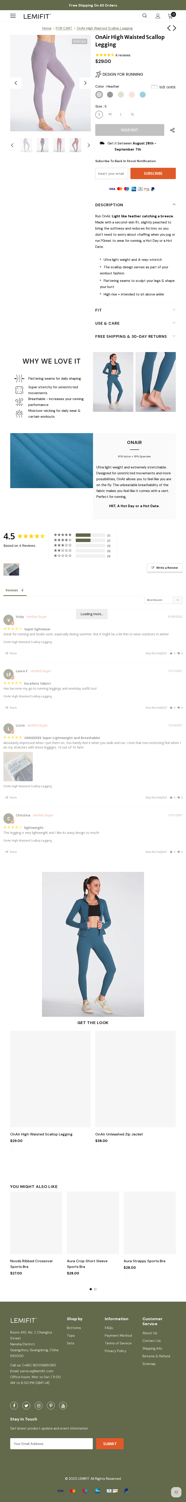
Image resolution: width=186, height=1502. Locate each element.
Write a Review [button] (167, 568)
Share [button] (13, 653)
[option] (50, 83)
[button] (172, 653)
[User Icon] (158, 16)
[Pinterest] (51, 1405)
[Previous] (16, 83)
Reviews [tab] (12, 590)
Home (46, 28)
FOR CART (64, 28)
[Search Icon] (144, 16)
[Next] (85, 83)
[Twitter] (26, 1405)
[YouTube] (63, 1405)
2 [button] (95, 1289)
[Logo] (37, 16)
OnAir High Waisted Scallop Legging (27, 642)
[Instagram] (38, 1405)
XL (133, 114)
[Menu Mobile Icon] (13, 16)
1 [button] (91, 1289)
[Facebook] (14, 1405)
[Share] (171, 130)
